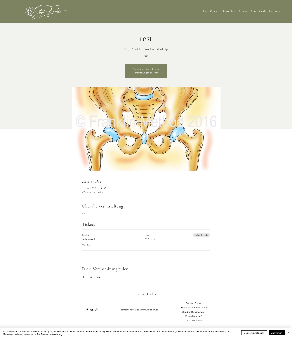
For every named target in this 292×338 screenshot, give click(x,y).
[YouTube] (91, 309)
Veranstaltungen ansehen (146, 72)
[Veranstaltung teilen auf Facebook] (83, 277)
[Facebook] (87, 309)
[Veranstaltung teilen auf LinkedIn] (98, 277)
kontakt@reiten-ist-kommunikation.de (139, 309)
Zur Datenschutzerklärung (49, 334)
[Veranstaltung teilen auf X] (90, 277)
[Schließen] (288, 333)
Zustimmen (276, 332)
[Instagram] (96, 309)
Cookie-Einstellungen (254, 332)
